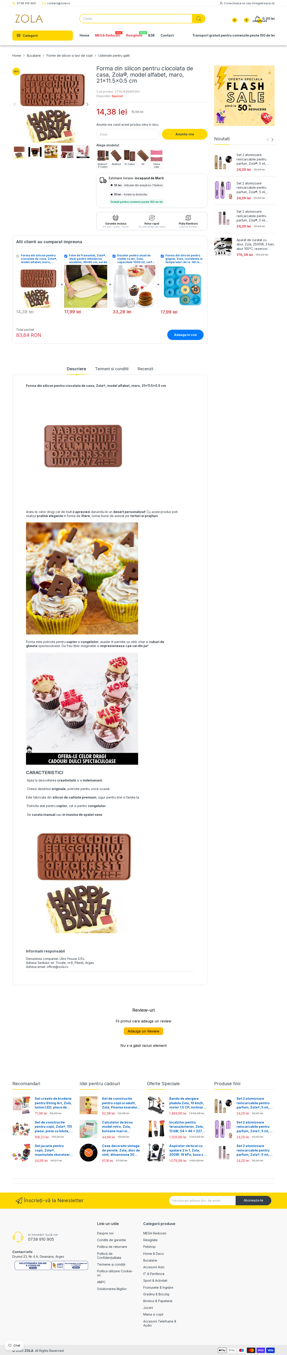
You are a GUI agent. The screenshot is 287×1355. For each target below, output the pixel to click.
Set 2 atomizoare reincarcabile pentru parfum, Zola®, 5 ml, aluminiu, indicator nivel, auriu (254, 159)
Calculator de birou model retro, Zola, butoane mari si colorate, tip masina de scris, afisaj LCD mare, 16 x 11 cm (120, 1126)
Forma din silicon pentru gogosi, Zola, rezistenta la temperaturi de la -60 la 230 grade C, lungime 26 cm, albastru (183, 259)
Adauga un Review (143, 1031)
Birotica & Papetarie (157, 1301)
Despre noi (105, 1233)
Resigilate (150, 1240)
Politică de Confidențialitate (109, 1256)
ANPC (101, 1282)
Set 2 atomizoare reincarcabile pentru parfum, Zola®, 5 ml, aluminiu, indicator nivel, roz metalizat (254, 216)
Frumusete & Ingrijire (158, 1287)
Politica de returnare (112, 1247)
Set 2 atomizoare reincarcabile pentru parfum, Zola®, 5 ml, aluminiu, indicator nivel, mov (254, 187)
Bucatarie (150, 1260)
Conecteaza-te (235, 3)
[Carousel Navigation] (270, 139)
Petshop (149, 1247)
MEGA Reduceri (154, 1233)
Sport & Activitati (155, 1280)
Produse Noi (227, 1083)
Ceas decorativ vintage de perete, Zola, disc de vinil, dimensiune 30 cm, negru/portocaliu (121, 1150)
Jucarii (148, 1308)
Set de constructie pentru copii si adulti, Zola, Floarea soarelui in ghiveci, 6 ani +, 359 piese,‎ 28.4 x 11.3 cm (120, 1103)
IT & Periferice (154, 1274)
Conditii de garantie (111, 1240)
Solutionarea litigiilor (112, 1289)
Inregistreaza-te (263, 3)
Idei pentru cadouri (100, 1083)
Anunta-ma (184, 134)
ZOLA (28, 1351)
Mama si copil (153, 1314)
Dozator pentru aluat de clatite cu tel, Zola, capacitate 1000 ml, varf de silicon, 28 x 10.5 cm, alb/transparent (134, 259)
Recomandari (26, 1083)
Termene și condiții (111, 1264)
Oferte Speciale (163, 1083)
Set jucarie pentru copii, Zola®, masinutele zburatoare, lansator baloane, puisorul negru (54, 1150)
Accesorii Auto (154, 1267)
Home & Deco (153, 1253)
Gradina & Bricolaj (156, 1294)
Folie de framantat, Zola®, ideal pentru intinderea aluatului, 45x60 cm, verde (88, 259)
